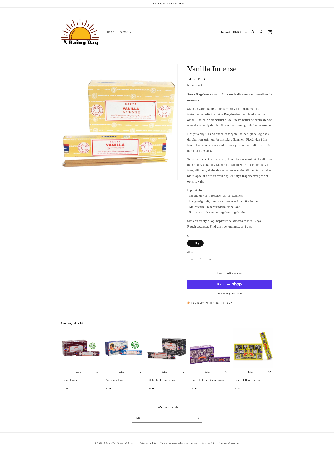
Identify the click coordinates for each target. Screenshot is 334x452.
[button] (124, 32)
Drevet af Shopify (126, 443)
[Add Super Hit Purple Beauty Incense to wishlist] (226, 372)
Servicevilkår (208, 443)
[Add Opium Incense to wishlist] (97, 372)
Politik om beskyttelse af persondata (178, 443)
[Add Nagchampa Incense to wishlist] (140, 372)
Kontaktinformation (229, 443)
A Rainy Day (110, 443)
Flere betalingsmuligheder (230, 293)
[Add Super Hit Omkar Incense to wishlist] (269, 372)
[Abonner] (197, 418)
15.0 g (195, 243)
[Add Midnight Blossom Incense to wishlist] (183, 372)
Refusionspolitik (148, 443)
